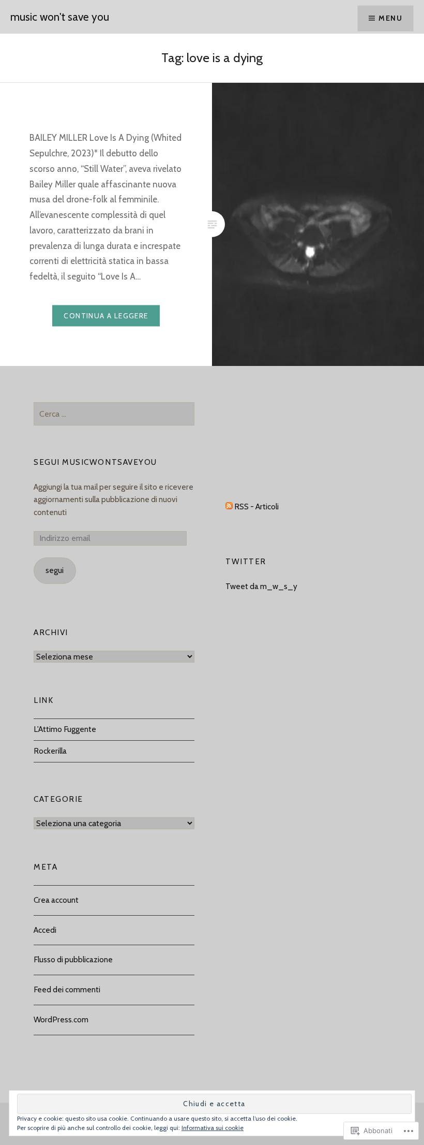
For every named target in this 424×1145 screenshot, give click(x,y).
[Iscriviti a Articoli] (229, 506)
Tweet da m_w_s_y (261, 586)
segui (55, 570)
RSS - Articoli (256, 506)
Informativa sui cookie (212, 1128)
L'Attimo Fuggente (65, 729)
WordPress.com (61, 1019)
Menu (390, 18)
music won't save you (59, 16)
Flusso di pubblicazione (73, 959)
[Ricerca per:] (114, 414)
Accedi (45, 930)
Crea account (56, 900)
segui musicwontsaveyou (95, 462)
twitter (245, 561)
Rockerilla (50, 751)
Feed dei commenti (67, 989)
